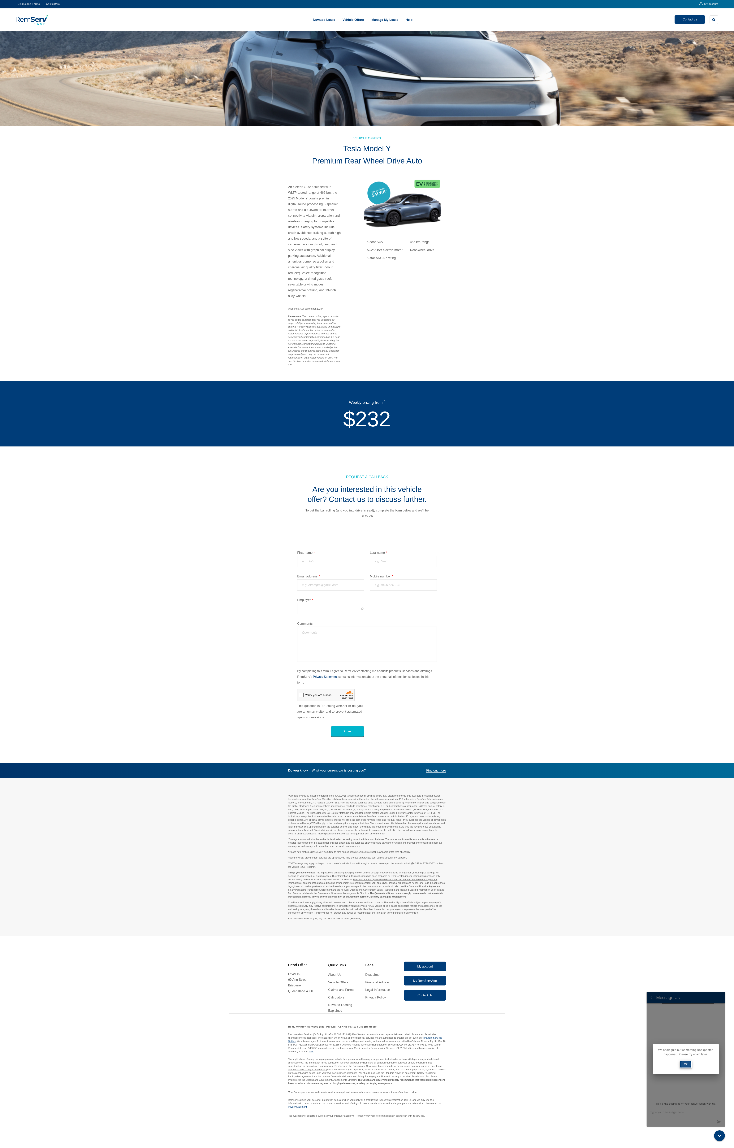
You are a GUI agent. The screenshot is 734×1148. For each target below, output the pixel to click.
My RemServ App (425, 980)
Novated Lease (324, 20)
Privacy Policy (375, 997)
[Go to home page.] (32, 24)
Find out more (436, 770)
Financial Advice (377, 982)
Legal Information (377, 990)
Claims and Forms (29, 3)
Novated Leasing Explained (340, 1007)
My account (711, 3)
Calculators (53, 3)
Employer (304, 600)
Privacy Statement (325, 676)
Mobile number (380, 576)
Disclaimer (373, 974)
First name (305, 552)
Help (409, 20)
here (311, 1051)
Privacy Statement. (297, 1107)
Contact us (690, 19)
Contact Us (425, 995)
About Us (334, 974)
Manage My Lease (384, 20)
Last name (377, 552)
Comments (305, 623)
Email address (307, 576)
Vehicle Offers (353, 20)
